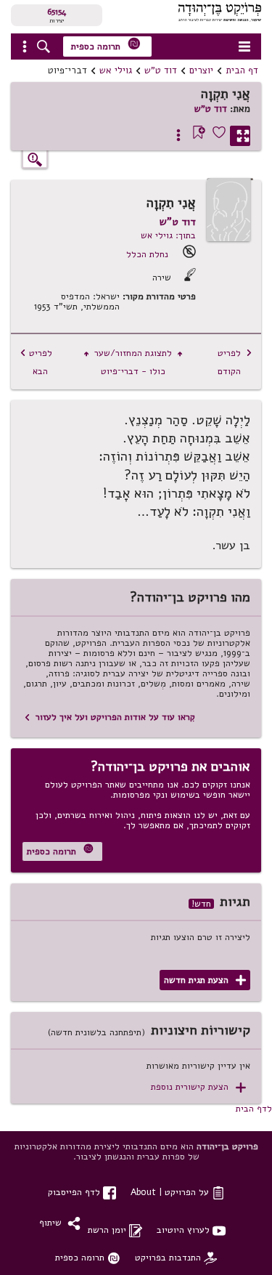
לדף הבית (254, 1108)
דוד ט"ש (160, 70)
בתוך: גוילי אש (168, 235)
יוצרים (201, 70)
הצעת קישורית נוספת (198, 1087)
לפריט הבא (36, 362)
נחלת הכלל (147, 254)
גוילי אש (115, 70)
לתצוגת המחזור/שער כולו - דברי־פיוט (133, 362)
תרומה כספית (106, 44)
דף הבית (242, 70)
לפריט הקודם (235, 362)
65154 (56, 11)
